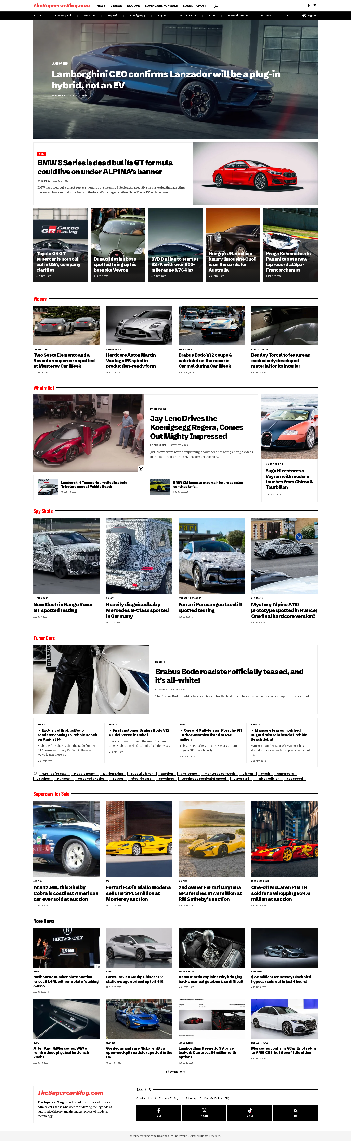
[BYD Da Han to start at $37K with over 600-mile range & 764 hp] (175, 245)
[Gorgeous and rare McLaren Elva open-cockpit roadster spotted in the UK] (139, 1019)
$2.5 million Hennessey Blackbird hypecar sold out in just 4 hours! (281, 979)
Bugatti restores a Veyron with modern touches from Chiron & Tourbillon (289, 479)
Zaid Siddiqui (160, 445)
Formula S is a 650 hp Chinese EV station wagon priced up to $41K (135, 979)
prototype (189, 773)
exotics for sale (54, 773)
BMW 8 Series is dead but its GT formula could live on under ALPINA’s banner (105, 167)
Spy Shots (43, 511)
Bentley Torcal (259, 349)
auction (167, 773)
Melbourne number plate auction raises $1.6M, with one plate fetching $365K (66, 981)
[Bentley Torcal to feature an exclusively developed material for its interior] (284, 326)
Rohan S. (60, 95)
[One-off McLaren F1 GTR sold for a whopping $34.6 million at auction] (284, 839)
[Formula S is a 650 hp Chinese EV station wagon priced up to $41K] (139, 948)
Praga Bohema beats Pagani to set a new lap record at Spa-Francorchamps (288, 262)
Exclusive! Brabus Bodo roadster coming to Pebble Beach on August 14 (67, 735)
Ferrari (37, 15)
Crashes (43, 778)
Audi (287, 15)
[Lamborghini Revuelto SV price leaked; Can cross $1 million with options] (212, 1019)
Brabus (160, 662)
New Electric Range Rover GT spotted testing (63, 607)
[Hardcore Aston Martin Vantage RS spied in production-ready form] (139, 326)
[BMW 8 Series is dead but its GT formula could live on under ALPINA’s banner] (255, 173)
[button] (216, 5)
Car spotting (40, 349)
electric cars (40, 598)
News (182, 724)
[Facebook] (309, 5)
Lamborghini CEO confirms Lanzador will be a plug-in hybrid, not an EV (166, 79)
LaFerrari (241, 778)
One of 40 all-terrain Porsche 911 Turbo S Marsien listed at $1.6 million (211, 735)
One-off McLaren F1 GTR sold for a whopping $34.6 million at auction (280, 893)
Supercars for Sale (51, 793)
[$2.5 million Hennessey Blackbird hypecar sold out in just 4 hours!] (284, 948)
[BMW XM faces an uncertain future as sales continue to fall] (160, 487)
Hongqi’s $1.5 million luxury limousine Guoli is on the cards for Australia (232, 262)
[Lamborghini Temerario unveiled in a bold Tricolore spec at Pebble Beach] (48, 487)
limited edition (268, 778)
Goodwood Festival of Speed (204, 778)
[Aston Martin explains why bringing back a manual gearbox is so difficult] (212, 948)
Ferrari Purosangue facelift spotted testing (210, 607)
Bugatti (112, 15)
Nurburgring (113, 349)
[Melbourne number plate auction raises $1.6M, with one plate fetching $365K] (66, 948)
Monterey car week (220, 773)
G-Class (110, 598)
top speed (295, 778)
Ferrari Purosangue (190, 598)
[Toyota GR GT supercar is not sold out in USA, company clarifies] (60, 245)
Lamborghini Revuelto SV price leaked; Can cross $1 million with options (207, 1053)
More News (43, 921)
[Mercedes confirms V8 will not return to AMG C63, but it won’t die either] (284, 1019)
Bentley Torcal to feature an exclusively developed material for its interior (281, 360)
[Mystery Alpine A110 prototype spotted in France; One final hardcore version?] (284, 556)
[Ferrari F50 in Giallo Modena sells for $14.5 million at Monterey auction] (139, 839)
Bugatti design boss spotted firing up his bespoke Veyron (115, 264)
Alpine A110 (257, 598)
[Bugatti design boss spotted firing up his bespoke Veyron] (118, 245)
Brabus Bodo (186, 349)
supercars (285, 773)
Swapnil (162, 689)
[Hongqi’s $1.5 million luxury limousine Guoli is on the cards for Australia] (233, 245)
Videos (40, 298)
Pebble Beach (84, 773)
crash (265, 773)
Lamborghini (63, 15)
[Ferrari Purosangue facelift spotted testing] (212, 556)
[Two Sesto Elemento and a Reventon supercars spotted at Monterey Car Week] (66, 326)
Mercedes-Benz (238, 15)
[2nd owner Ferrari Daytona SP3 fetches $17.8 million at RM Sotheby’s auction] (212, 839)
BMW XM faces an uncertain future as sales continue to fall (208, 485)
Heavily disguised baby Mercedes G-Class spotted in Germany (137, 610)
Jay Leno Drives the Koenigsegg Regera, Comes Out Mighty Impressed (196, 427)
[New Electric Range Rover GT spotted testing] (66, 556)
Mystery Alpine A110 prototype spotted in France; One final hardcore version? (284, 610)
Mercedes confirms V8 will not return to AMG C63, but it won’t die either (284, 1050)
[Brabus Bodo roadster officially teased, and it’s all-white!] (91, 679)
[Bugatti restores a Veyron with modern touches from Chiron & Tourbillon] (289, 426)
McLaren (89, 15)
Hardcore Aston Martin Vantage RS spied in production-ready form (131, 360)
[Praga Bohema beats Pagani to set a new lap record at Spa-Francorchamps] (290, 245)
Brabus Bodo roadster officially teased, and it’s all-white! (229, 676)
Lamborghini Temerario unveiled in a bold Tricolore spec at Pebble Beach (94, 485)
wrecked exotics (91, 778)
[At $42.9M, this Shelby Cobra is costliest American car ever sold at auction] (66, 839)
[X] (315, 5)
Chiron (248, 773)
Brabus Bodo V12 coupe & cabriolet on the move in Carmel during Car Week (205, 360)
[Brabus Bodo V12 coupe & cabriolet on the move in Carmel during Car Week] (212, 326)
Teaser (118, 778)
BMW (212, 15)
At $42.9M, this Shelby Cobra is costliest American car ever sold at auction (65, 893)
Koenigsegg (137, 15)
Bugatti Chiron (274, 464)
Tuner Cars (44, 638)
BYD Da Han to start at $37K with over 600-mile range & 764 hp (174, 264)
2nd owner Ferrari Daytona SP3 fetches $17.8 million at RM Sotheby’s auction (210, 893)
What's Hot (43, 387)
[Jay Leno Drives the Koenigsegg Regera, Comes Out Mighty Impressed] (88, 433)
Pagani (162, 15)
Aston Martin (187, 15)
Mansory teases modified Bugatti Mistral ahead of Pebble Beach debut (279, 735)
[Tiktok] (250, 1113)
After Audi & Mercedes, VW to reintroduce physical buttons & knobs (61, 1053)
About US (143, 1089)
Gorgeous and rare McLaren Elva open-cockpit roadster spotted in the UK (139, 1053)
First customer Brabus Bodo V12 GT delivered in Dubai (139, 732)
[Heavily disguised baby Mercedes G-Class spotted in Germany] (139, 556)
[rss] (295, 1113)
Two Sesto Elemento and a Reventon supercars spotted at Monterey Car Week (64, 360)
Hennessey (257, 971)
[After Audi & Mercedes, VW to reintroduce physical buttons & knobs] (66, 1019)
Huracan (64, 778)
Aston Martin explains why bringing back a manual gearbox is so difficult (211, 979)
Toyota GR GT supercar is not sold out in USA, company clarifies (58, 262)
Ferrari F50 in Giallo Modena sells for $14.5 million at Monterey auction (138, 893)
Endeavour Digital (184, 1135)
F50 (108, 881)
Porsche (266, 15)
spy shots (166, 778)
